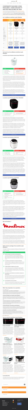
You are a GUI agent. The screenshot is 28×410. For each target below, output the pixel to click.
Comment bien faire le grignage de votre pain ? (5, 403)
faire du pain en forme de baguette (20, 73)
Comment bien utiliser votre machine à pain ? (5, 402)
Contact (15, 408)
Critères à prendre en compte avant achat (4, 405)
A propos (13, 408)
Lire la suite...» (5, 335)
